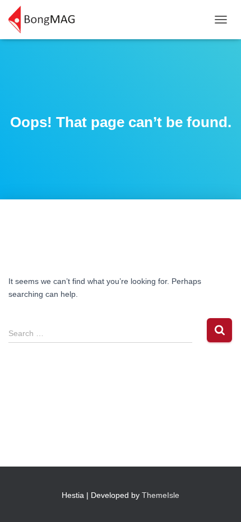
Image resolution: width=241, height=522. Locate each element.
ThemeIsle (160, 495)
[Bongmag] (45, 20)
